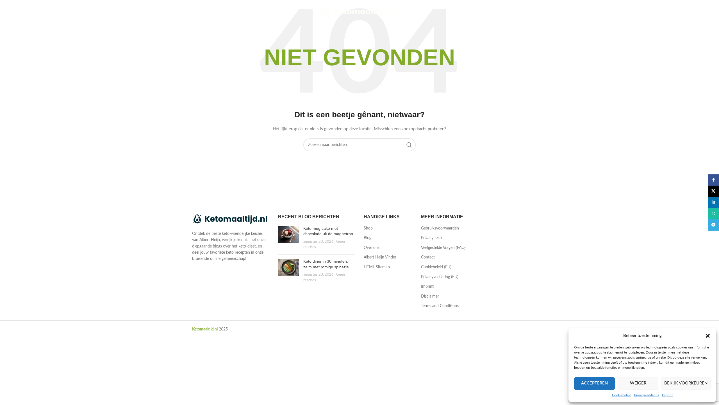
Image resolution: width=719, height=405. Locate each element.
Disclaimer (430, 296)
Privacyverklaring (646, 395)
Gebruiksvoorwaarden (440, 228)
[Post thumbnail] (288, 238)
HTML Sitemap (377, 267)
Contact (428, 257)
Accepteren (594, 383)
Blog (367, 238)
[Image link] (231, 219)
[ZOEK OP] (409, 144)
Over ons (371, 248)
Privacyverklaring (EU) (439, 277)
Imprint (667, 395)
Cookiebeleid (621, 395)
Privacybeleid (432, 238)
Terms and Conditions (440, 306)
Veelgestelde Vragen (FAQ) (443, 248)
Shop (368, 228)
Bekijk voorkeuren (685, 383)
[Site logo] (359, 12)
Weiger (638, 383)
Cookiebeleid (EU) (436, 267)
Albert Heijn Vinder (380, 257)
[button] (708, 336)
